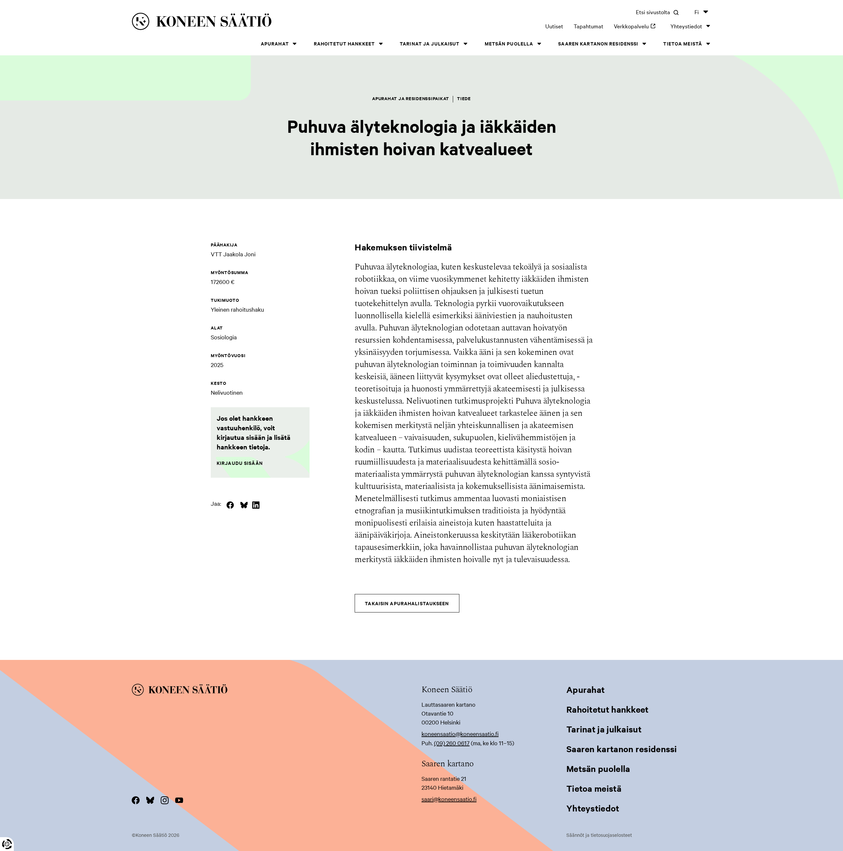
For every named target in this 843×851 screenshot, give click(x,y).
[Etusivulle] (257, 23)
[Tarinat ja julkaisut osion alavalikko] (465, 43)
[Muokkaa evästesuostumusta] (7, 844)
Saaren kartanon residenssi (598, 43)
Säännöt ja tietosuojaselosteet (599, 835)
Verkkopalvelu (637, 26)
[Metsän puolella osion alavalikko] (539, 43)
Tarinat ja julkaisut (429, 43)
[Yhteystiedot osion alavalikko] (708, 25)
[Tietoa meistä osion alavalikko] (708, 43)
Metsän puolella (509, 43)
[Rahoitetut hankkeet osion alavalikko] (380, 43)
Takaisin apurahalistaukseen (407, 603)
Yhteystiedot (686, 26)
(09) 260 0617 (452, 743)
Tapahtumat (588, 26)
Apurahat (275, 43)
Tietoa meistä (682, 43)
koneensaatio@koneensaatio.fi (460, 733)
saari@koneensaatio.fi (449, 799)
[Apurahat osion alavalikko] (294, 43)
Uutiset (554, 26)
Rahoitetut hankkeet (344, 43)
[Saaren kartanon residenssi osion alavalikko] (644, 43)
